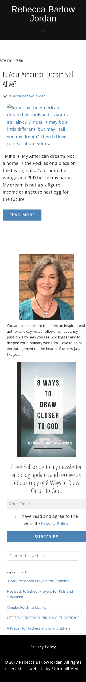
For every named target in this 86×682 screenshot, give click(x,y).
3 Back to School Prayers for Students (38, 580)
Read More (22, 214)
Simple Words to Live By (27, 607)
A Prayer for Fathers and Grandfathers (39, 628)
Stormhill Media (66, 668)
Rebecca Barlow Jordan (43, 13)
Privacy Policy (54, 523)
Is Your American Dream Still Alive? (39, 79)
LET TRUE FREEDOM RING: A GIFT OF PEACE (43, 617)
